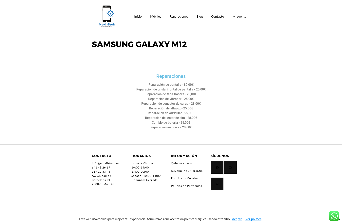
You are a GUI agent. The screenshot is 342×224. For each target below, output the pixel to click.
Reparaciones (179, 16)
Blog (200, 16)
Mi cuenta (239, 16)
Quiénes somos (181, 163)
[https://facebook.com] (217, 167)
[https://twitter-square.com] (217, 184)
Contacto (217, 16)
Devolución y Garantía (187, 170)
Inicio (138, 16)
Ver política (253, 219)
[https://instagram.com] (230, 167)
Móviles (155, 16)
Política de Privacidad (186, 185)
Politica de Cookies (184, 178)
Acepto (237, 219)
